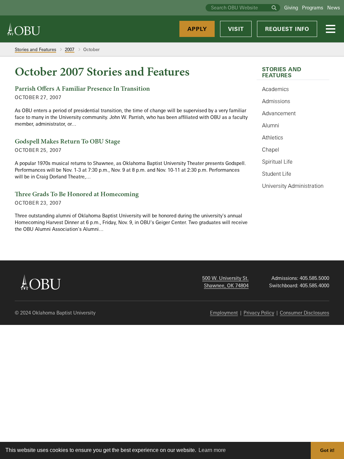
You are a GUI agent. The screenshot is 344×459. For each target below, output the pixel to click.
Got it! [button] (327, 450)
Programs (312, 7)
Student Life (276, 173)
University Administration (293, 185)
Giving (291, 7)
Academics (275, 89)
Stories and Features (35, 49)
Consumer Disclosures (304, 313)
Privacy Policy (259, 313)
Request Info (287, 29)
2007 (69, 49)
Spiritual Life (277, 161)
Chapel (270, 149)
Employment (224, 313)
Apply (197, 29)
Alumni (270, 125)
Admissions (276, 101)
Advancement (279, 113)
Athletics (272, 137)
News (333, 7)
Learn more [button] (212, 450)
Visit (236, 29)
